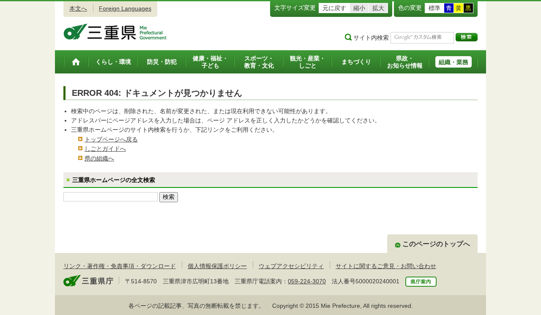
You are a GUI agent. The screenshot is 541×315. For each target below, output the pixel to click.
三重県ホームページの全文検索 (113, 180)
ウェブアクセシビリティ (291, 266)
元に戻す (334, 8)
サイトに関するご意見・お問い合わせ (386, 266)
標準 (434, 8)
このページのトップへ (436, 243)
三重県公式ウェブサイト (115, 32)
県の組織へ (99, 158)
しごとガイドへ (105, 148)
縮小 (359, 8)
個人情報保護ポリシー (217, 266)
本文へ (78, 8)
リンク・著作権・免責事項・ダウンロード (119, 266)
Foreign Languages (125, 8)
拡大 (378, 8)
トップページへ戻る (111, 139)
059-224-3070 (307, 281)
